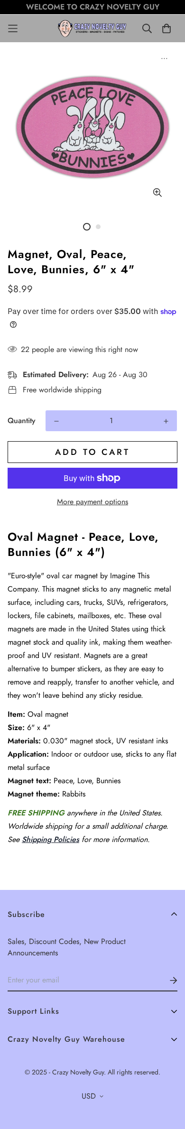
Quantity (22, 420)
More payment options (92, 501)
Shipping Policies (50, 839)
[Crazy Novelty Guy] (93, 28)
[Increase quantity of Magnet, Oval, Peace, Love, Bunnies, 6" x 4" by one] (166, 421)
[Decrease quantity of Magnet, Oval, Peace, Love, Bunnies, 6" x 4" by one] (56, 421)
